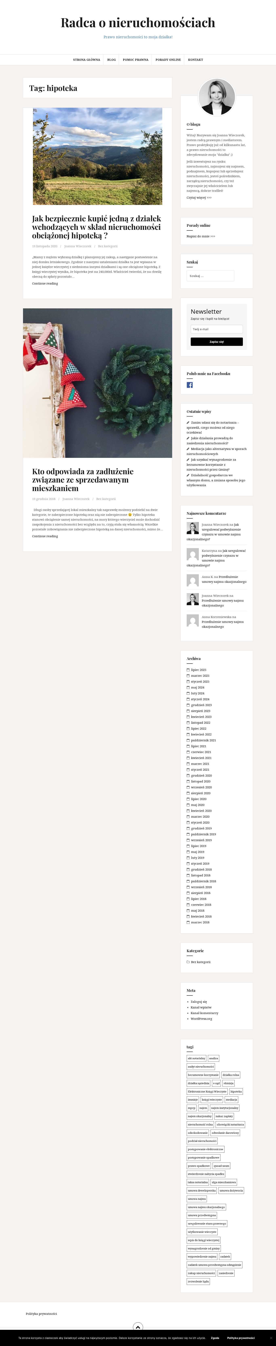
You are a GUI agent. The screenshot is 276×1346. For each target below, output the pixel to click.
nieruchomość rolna (200, 1124)
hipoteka (236, 1091)
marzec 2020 (200, 816)
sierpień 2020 (200, 793)
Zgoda (215, 1338)
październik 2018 (203, 881)
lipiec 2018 (198, 899)
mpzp (191, 1108)
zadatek (225, 1256)
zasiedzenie (226, 1273)
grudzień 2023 (201, 705)
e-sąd (216, 1083)
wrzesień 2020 (201, 787)
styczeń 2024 (200, 699)
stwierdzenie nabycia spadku (206, 1174)
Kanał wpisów (201, 1007)
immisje (193, 1099)
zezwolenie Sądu (198, 1281)
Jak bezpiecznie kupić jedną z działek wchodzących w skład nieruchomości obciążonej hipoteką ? (96, 226)
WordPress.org (201, 1019)
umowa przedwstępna (202, 1215)
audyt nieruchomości (201, 1066)
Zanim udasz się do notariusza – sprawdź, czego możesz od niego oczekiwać (213, 427)
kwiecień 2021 (201, 758)
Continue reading (56, 284)
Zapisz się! (217, 342)
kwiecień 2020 (201, 811)
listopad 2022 (200, 722)
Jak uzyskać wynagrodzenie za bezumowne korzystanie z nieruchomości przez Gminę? (211, 464)
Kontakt (195, 60)
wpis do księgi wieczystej (203, 1240)
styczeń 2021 (200, 769)
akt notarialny (196, 1058)
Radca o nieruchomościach (138, 22)
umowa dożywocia (231, 1190)
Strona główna (86, 60)
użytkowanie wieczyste (202, 1232)
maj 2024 (197, 687)
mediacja (231, 1099)
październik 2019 (203, 834)
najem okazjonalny (200, 1116)
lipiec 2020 (198, 799)
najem (203, 1108)
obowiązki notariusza (230, 1124)
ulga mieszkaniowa (224, 1182)
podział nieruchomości (202, 1141)
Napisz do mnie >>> (201, 236)
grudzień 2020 (201, 775)
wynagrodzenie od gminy (204, 1248)
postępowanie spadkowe (203, 1157)
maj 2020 (197, 805)
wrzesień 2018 (201, 887)
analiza (213, 1058)
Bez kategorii (108, 246)
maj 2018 (197, 910)
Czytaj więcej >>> (199, 197)
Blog (111, 60)
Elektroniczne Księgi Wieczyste (207, 1091)
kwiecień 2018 (201, 916)
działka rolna (231, 1075)
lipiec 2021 (198, 746)
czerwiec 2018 (201, 905)
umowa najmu (197, 1199)
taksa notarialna (198, 1182)
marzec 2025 (200, 676)
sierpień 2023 (200, 711)
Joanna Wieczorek (77, 246)
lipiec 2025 (198, 670)
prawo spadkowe (199, 1166)
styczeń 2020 (200, 822)
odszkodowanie (198, 1133)
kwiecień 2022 (201, 734)
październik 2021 (203, 740)
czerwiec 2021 (201, 752)
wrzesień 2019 (201, 840)
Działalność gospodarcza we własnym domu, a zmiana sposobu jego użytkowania (216, 480)
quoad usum (221, 1166)
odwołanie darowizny (225, 1133)
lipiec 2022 (198, 728)
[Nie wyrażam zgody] (271, 1338)
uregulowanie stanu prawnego (207, 1223)
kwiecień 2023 (201, 717)
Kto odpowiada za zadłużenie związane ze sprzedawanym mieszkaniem (83, 479)
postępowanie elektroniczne (205, 1149)
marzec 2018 (200, 922)
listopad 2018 (200, 875)
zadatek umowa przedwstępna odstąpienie (214, 1265)
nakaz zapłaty (224, 1116)
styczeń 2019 (200, 863)
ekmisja (228, 1083)
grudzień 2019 (201, 828)
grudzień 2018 (201, 869)
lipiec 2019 (198, 846)
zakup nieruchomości (201, 1273)
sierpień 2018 (200, 893)
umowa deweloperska (202, 1190)
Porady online (168, 60)
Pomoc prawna (136, 60)
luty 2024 (197, 693)
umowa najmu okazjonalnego (206, 1207)
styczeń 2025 (200, 681)
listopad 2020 (200, 781)
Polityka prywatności (41, 1314)
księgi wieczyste (212, 1099)
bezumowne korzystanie (203, 1075)
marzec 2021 (200, 764)
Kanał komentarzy (204, 1013)
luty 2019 (197, 858)
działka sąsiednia (198, 1083)
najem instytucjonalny (224, 1108)
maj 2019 (197, 852)
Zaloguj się (199, 1002)
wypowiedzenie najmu (202, 1256)
